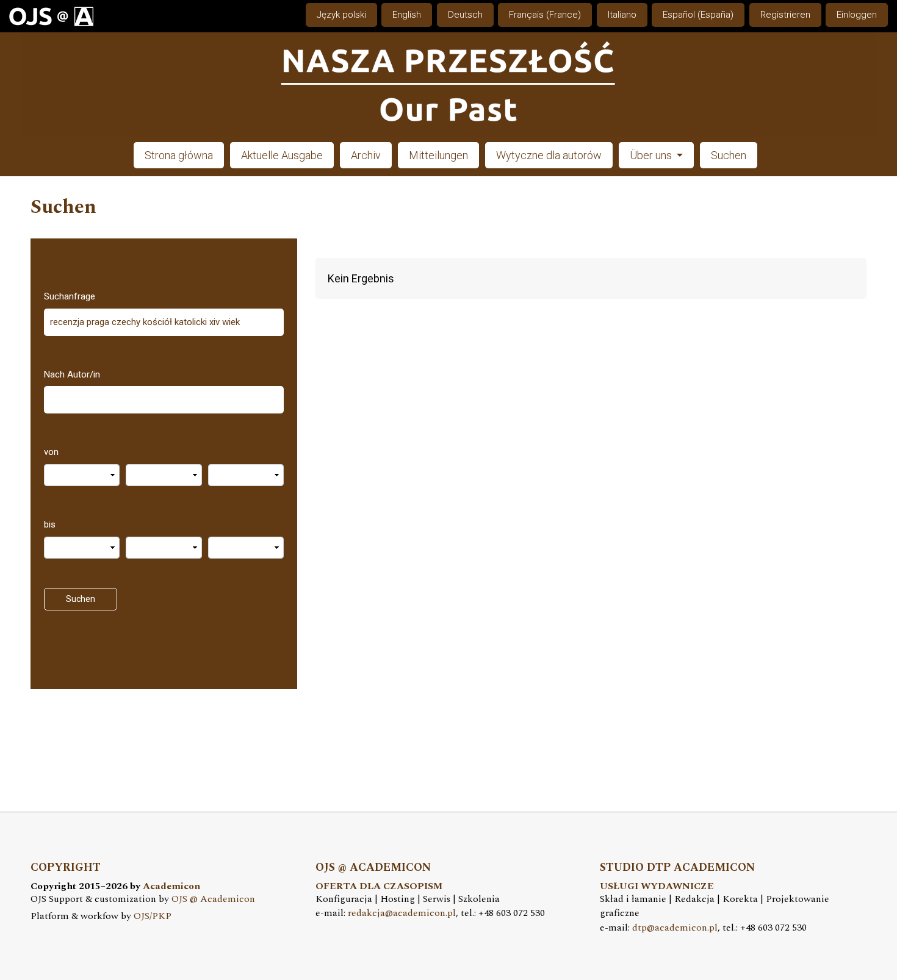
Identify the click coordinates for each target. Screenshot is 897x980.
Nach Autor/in (72, 374)
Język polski (341, 14)
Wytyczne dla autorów (549, 155)
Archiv (366, 155)
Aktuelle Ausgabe (282, 155)
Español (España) (698, 14)
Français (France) (545, 14)
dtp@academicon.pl (675, 928)
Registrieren (785, 14)
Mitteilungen (438, 155)
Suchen (728, 155)
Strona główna (179, 155)
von (51, 451)
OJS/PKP (152, 916)
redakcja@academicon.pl (402, 913)
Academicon (171, 886)
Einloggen (857, 14)
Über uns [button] (652, 155)
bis (50, 524)
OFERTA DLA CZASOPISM (378, 886)
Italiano (622, 14)
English (406, 14)
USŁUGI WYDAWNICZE (657, 886)
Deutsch (465, 14)
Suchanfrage (69, 296)
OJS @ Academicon (213, 899)
